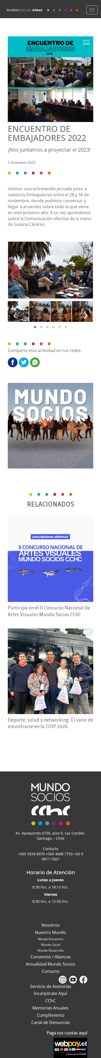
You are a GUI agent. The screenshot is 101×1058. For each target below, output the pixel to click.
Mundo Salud (50, 944)
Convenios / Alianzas (51, 957)
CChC (50, 1000)
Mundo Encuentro (50, 939)
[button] (35, 327)
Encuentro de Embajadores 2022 (47, 133)
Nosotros (50, 925)
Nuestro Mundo (50, 932)
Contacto (51, 971)
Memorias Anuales (50, 1008)
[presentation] (15, 272)
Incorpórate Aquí (50, 993)
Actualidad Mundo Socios (50, 964)
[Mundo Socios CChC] (43, 9)
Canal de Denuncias (50, 1022)
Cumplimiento (50, 1015)
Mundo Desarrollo (51, 950)
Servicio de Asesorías (50, 986)
